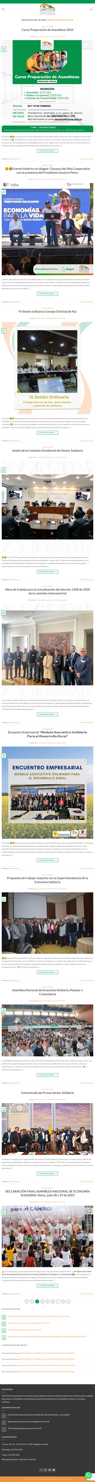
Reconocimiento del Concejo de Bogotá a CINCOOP (28, 1323)
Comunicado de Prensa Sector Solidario (47, 1092)
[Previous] (27, 1302)
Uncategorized (47, 26)
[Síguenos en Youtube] (54, 1470)
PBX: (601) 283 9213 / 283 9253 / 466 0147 (19, 1459)
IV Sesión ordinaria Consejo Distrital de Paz (48, 311)
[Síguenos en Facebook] (41, 1470)
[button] (88, 1475)
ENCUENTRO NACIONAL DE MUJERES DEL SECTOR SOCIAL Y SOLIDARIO (39, 1316)
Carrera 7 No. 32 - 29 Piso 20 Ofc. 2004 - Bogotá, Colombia (25, 1444)
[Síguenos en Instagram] (45, 1470)
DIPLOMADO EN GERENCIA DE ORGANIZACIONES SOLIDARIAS (48, 1353)
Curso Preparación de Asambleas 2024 (47, 29)
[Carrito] (91, 9)
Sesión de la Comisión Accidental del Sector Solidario (47, 450)
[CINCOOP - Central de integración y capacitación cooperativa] (47, 9)
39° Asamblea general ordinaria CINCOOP (25, 1330)
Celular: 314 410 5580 (10, 1455)
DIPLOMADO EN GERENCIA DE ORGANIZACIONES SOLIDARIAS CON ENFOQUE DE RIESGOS (47, 1336)
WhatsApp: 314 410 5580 (12, 1449)
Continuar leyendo (47, 151)
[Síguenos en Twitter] (50, 1470)
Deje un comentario (86, 159)
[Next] (68, 1302)
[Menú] (3, 9)
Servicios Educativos (60, 20)
